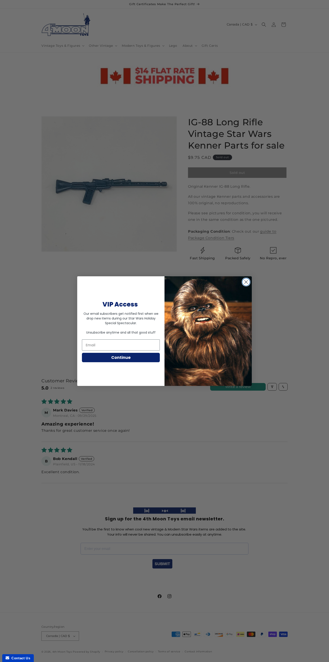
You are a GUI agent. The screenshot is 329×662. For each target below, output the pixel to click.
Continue (121, 357)
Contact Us (19, 658)
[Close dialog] (246, 282)
